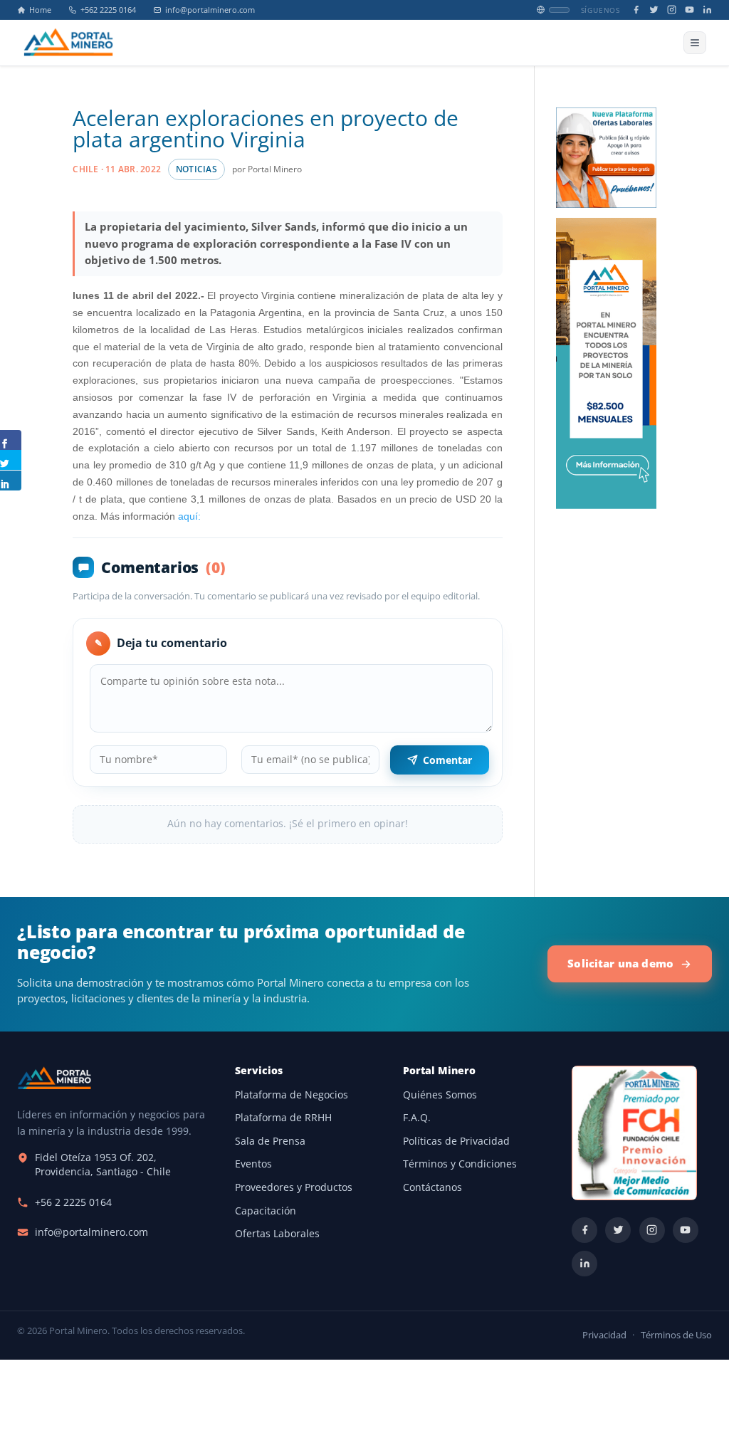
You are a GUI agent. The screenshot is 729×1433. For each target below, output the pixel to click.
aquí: (188, 516)
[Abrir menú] (694, 42)
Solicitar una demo (620, 963)
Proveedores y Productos (293, 1187)
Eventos (253, 1164)
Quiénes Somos (440, 1094)
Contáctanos (432, 1187)
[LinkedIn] (707, 9)
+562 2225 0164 (108, 10)
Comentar (447, 760)
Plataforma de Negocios (291, 1094)
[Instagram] (671, 9)
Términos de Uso (676, 1335)
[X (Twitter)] (654, 9)
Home (40, 10)
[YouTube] (689, 9)
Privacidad (604, 1335)
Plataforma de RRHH (283, 1117)
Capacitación (265, 1210)
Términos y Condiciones (460, 1164)
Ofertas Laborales (277, 1233)
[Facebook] (636, 9)
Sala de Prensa (270, 1141)
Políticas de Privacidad (456, 1141)
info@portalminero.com (210, 10)
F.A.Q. (417, 1117)
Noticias (196, 169)
